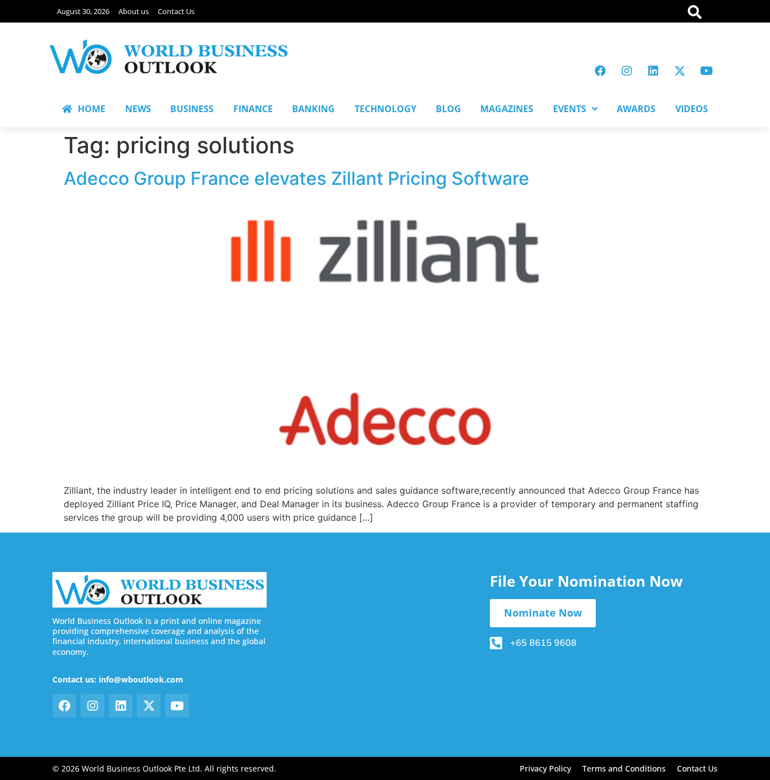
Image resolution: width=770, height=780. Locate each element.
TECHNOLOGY (386, 109)
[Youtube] (706, 71)
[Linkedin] (653, 71)
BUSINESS (192, 109)
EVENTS (569, 109)
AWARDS (636, 109)
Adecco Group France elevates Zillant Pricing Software (296, 178)
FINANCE (253, 109)
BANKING (313, 109)
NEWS (138, 109)
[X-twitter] (680, 71)
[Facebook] (600, 71)
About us (133, 11)
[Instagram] (627, 71)
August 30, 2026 (83, 11)
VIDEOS (691, 109)
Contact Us (176, 11)
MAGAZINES (506, 109)
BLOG (448, 109)
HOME (91, 109)
